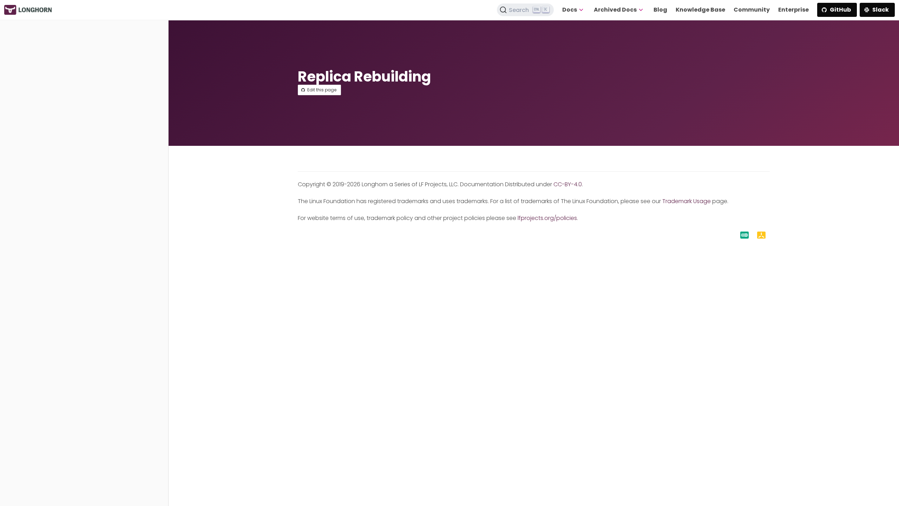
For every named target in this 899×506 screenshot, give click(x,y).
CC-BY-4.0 (567, 184)
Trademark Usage (686, 201)
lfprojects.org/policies (547, 218)
